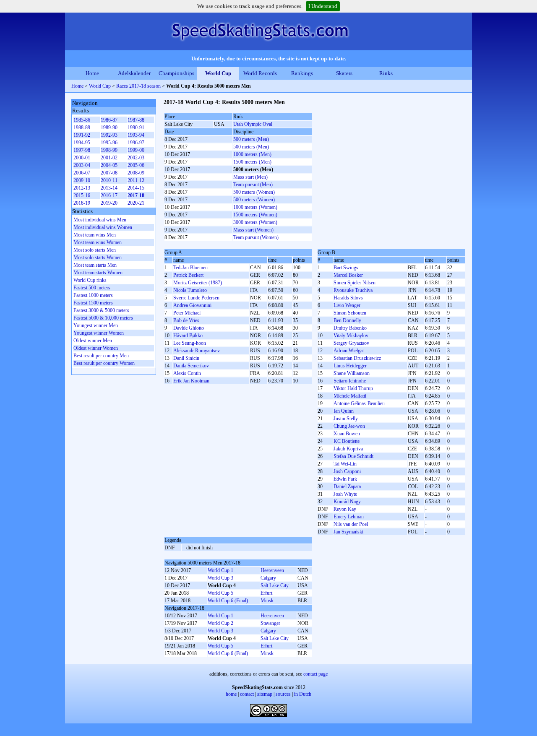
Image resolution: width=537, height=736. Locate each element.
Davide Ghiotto (188, 328)
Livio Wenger (347, 305)
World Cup (218, 73)
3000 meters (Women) (255, 222)
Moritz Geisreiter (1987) (197, 283)
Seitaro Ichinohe (350, 381)
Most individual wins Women (102, 227)
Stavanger (270, 623)
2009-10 (81, 180)
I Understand (322, 6)
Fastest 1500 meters (93, 303)
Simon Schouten (350, 313)
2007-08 (109, 173)
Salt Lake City (275, 585)
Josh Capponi (347, 471)
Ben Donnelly (347, 320)
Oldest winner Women (95, 348)
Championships (176, 73)
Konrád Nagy (347, 502)
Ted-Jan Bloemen (190, 267)
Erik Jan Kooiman (191, 381)
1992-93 (109, 135)
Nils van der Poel (351, 524)
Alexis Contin (187, 373)
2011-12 (136, 180)
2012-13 (81, 188)
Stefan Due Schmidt (353, 456)
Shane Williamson (352, 373)
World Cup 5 (220, 593)
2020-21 (136, 203)
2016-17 (109, 195)
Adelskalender (134, 73)
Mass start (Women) (253, 230)
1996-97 (136, 143)
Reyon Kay (345, 509)
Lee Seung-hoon (189, 343)
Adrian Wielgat (349, 351)
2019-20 (109, 203)
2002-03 (136, 158)
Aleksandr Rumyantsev (196, 351)
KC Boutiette (347, 441)
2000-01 (81, 158)
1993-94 (136, 135)
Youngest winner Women (98, 333)
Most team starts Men (95, 265)
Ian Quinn (344, 411)
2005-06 (136, 165)
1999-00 (136, 150)
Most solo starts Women (97, 257)
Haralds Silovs (348, 298)
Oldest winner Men (92, 340)
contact (247, 694)
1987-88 (136, 120)
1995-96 (109, 143)
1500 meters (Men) (252, 162)
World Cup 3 (220, 578)
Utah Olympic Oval (252, 124)
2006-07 (81, 173)
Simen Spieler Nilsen (354, 283)
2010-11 (109, 180)
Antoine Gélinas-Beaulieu (359, 403)
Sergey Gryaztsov (351, 343)
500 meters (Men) (251, 139)
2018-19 (81, 203)
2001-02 (109, 158)
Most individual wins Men (99, 220)
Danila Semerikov (191, 366)
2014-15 (136, 188)
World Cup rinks (90, 280)
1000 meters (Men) (252, 154)
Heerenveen (272, 570)
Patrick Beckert (188, 275)
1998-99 (109, 150)
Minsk (267, 600)
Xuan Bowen (347, 434)
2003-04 (81, 165)
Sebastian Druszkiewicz (357, 358)
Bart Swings (346, 267)
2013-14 (109, 188)
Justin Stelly (346, 418)
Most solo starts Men (94, 250)
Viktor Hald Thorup (353, 388)
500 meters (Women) (254, 192)
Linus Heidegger (350, 366)
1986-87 (109, 120)
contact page (315, 674)
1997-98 (81, 150)
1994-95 (81, 143)
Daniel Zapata (347, 486)
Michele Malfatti (350, 396)
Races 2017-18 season (138, 86)
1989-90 (109, 127)
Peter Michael (187, 313)
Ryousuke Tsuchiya (353, 290)
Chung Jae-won (349, 426)
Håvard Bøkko (188, 335)
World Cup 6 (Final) (228, 600)
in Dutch (302, 694)
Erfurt (266, 593)
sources (283, 694)
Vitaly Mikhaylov (351, 335)
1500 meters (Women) (255, 215)
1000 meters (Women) (255, 207)
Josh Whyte (345, 494)
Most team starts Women (98, 273)
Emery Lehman (349, 517)
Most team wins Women (97, 242)
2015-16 (81, 195)
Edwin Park (345, 479)
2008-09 (136, 173)
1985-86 (81, 120)
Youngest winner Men (95, 325)
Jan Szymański (348, 532)
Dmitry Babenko (350, 328)
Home (92, 73)
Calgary (268, 578)
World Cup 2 (220, 623)
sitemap (264, 694)
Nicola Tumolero (190, 290)
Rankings (302, 73)
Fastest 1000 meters (93, 295)
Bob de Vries (186, 320)
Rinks (386, 73)
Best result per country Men (101, 356)
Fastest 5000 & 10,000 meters (103, 318)
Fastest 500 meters (91, 288)
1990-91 (136, 127)
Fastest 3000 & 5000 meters (101, 310)
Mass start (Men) (250, 177)
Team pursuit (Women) (256, 237)
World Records (260, 73)
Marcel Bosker (348, 275)
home (231, 694)
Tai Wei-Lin (345, 464)
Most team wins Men (94, 235)
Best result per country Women (104, 363)
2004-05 (109, 165)
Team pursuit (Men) (253, 184)
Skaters (344, 73)
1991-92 (81, 135)
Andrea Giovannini (192, 305)
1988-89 (81, 127)
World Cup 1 (220, 570)
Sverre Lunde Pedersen (196, 298)
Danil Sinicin (186, 358)
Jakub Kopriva (348, 449)
